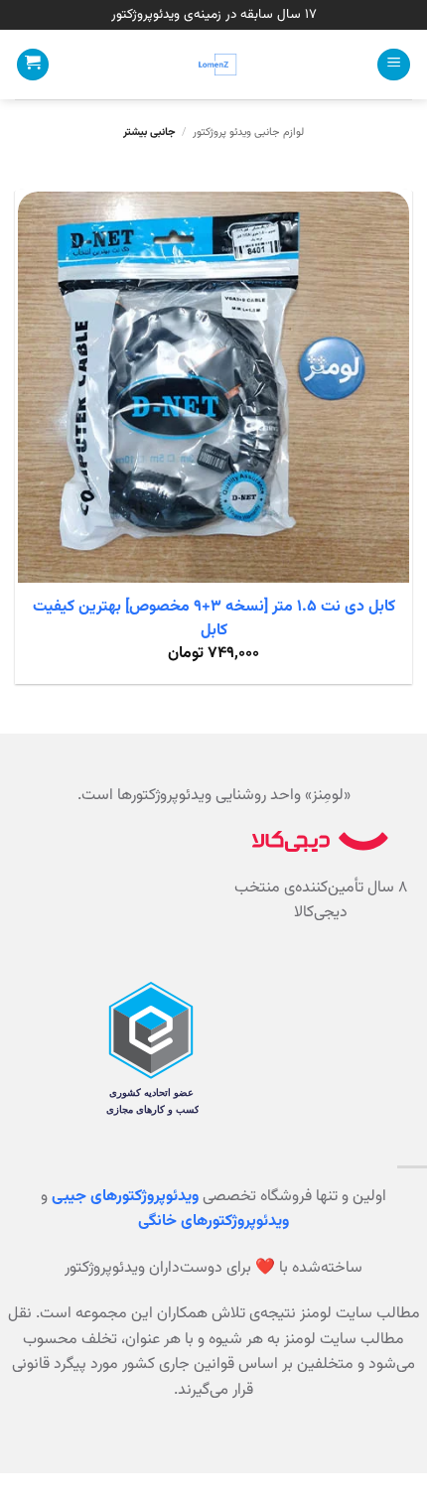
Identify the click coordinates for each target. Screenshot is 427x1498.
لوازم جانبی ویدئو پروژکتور (248, 132)
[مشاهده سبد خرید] (33, 65)
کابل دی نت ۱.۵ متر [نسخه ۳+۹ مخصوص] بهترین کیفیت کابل (214, 619)
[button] (393, 65)
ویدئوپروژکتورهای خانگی (213, 1221)
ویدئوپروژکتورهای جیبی (125, 1196)
